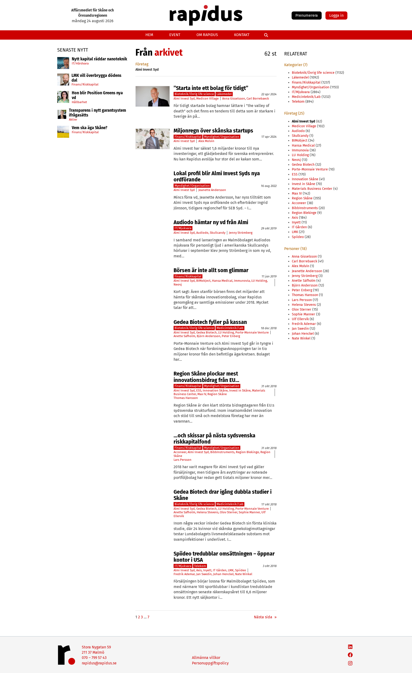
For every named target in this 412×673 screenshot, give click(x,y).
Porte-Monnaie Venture (252, 332)
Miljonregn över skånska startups (213, 130)
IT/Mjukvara (183, 228)
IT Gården (220, 570)
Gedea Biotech (206, 332)
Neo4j (178, 284)
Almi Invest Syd (184, 98)
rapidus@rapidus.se (99, 663)
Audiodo (202, 232)
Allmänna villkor (206, 657)
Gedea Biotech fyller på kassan (210, 322)
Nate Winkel (243, 574)
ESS (198, 390)
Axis (199, 570)
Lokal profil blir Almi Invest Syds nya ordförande (217, 176)
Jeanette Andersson (212, 190)
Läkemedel (224, 94)
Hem (149, 34)
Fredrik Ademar (184, 574)
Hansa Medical (222, 280)
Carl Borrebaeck (258, 98)
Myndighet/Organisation (221, 136)
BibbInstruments (222, 452)
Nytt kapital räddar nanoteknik (99, 59)
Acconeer (180, 452)
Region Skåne (217, 394)
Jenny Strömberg (240, 232)
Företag (141, 64)
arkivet (168, 52)
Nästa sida (265, 617)
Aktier (73, 119)
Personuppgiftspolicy (210, 663)
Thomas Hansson (186, 398)
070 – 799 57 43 (94, 657)
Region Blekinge (247, 452)
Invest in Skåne (240, 390)
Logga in (336, 15)
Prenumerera (306, 15)
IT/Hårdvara (80, 63)
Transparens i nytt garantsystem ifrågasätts (97, 113)
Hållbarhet (79, 102)
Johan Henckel (223, 574)
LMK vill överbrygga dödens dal (96, 78)
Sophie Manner (249, 512)
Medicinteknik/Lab (229, 328)
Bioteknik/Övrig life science (194, 94)
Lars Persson (182, 459)
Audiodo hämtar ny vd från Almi (211, 222)
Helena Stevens (207, 512)
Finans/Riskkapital (85, 84)
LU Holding (259, 280)
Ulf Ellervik (300, 319)
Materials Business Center (312, 189)
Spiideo (240, 570)
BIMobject (203, 280)
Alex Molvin (206, 141)
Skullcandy (217, 232)
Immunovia (242, 280)
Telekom (200, 566)
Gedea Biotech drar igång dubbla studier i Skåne (223, 495)
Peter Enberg (231, 336)
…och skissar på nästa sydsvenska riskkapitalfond (214, 438)
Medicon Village (207, 98)
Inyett (207, 570)
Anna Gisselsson (233, 98)
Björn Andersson (208, 336)
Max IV (201, 394)
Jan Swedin (204, 574)
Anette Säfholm (184, 336)
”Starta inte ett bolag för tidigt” (211, 88)
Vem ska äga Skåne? (89, 128)
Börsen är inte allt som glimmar (211, 270)
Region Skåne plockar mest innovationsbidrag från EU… (206, 377)
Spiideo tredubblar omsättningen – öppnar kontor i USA (224, 557)
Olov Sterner (228, 512)
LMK (231, 570)
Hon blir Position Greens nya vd (97, 95)
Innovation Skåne (215, 390)
